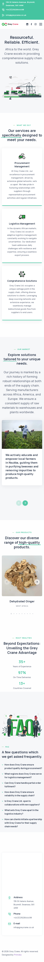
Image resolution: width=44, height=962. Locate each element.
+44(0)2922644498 (15, 9)
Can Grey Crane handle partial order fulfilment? (23, 784)
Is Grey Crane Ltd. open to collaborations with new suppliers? (22, 803)
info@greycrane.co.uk (16, 15)
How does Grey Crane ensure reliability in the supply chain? (20, 794)
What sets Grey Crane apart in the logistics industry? (21, 812)
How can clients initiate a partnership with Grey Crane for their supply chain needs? (23, 823)
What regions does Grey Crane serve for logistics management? (23, 775)
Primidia (17, 954)
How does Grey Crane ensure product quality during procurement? (23, 766)
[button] (25, 503)
